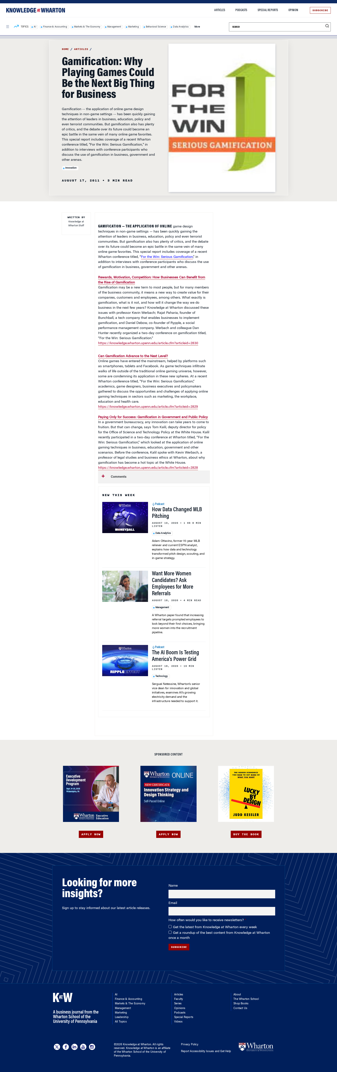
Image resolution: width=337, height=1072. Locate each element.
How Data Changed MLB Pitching (177, 513)
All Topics (121, 1022)
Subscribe (320, 10)
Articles (219, 10)
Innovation (71, 168)
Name (173, 886)
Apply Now (91, 834)
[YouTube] (83, 1047)
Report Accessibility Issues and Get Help (206, 1051)
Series (178, 1003)
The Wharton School (246, 999)
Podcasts (241, 10)
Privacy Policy (189, 1044)
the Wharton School (129, 1052)
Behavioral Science (156, 27)
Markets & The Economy (87, 27)
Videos (178, 1022)
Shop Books (240, 1003)
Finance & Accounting (55, 27)
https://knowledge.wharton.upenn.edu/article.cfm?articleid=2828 (148, 468)
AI (35, 27)
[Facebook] (66, 1047)
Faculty (178, 999)
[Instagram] (92, 1047)
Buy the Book (246, 834)
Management (114, 27)
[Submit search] (327, 26)
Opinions (179, 1008)
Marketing (133, 27)
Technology (161, 676)
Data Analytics (181, 27)
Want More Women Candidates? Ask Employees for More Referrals (172, 584)
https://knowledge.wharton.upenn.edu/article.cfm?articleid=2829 (148, 407)
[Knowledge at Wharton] (35, 10)
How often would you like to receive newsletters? (206, 920)
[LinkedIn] (74, 1047)
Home (65, 49)
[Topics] (16, 27)
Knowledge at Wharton (137, 1044)
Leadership (122, 1017)
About (237, 994)
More (197, 27)
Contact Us (240, 1008)
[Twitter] (57, 1047)
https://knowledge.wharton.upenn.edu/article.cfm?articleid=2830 (148, 343)
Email (172, 903)
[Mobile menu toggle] (7, 27)
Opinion (293, 10)
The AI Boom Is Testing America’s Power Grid (175, 656)
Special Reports (268, 10)
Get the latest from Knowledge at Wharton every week (215, 927)
